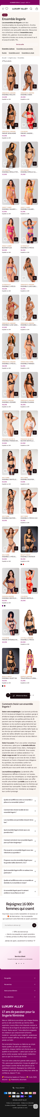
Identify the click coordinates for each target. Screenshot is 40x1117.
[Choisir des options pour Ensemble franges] (35, 355)
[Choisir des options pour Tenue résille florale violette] (35, 670)
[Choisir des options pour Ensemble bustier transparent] (35, 471)
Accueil (4, 58)
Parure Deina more (9, 133)
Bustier (4, 53)
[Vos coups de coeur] (7, 8)
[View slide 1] (16, 963)
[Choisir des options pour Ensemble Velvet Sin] (16, 670)
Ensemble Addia (26, 95)
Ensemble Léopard (9, 402)
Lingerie (5, 15)
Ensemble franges (27, 363)
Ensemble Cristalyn (28, 557)
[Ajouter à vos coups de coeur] (5, 86)
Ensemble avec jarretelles (25, 49)
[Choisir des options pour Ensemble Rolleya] (16, 86)
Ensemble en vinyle (28, 53)
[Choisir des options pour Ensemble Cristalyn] (35, 548)
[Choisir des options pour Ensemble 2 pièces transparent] (16, 548)
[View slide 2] (19, 963)
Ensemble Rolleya (8, 95)
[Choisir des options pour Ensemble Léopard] (16, 394)
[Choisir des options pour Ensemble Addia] (35, 86)
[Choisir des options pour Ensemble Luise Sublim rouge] (16, 317)
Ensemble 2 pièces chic (29, 518)
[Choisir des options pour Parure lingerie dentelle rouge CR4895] (35, 125)
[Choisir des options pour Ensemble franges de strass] (16, 433)
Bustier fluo (7, 248)
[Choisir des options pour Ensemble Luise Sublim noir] (35, 278)
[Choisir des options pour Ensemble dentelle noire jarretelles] (16, 471)
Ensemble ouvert (14, 53)
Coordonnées (30, 1099)
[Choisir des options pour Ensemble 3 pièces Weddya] (16, 355)
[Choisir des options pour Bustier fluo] (16, 239)
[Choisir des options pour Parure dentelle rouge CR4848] (35, 590)
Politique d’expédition (21, 1099)
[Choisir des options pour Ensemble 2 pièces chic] (35, 510)
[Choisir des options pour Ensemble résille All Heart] (35, 164)
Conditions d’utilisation (9, 1099)
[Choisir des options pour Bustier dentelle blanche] (35, 433)
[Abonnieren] (34, 925)
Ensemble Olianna (27, 402)
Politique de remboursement (12, 1096)
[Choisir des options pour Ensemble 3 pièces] (35, 239)
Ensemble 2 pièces (8, 49)
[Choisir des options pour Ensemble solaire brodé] (35, 201)
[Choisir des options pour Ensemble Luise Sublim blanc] (35, 317)
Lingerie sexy (12, 58)
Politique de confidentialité (26, 1096)
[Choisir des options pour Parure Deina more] (16, 125)
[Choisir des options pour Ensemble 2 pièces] (16, 278)
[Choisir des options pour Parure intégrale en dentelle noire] (16, 631)
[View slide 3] (21, 963)
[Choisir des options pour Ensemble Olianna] (35, 394)
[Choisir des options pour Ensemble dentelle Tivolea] (16, 590)
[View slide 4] (23, 963)
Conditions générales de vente (19, 1101)
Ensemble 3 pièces (27, 248)
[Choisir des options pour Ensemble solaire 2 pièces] (16, 201)
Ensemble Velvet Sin (9, 678)
